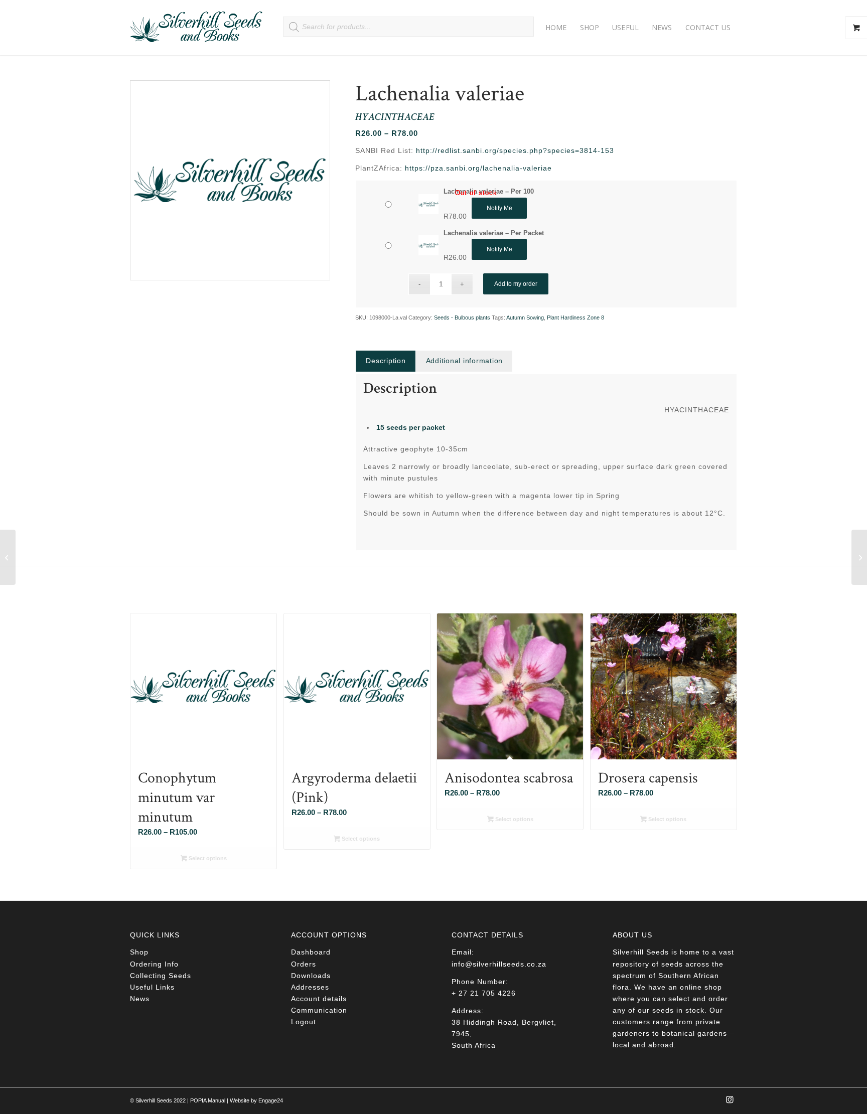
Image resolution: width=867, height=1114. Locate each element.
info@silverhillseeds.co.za (499, 964)
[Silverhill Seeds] (196, 27)
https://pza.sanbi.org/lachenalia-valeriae (478, 168)
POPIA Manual (207, 1100)
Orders (303, 964)
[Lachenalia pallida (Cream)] (8, 557)
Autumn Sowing (525, 317)
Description (385, 361)
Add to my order (515, 283)
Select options (207, 858)
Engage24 (270, 1100)
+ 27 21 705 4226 (484, 993)
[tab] (385, 361)
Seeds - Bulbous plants (462, 317)
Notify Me (499, 208)
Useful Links (152, 987)
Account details (319, 999)
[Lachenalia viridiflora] (859, 557)
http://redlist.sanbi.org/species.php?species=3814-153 (515, 150)
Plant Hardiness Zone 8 (575, 317)
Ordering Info (154, 964)
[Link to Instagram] (729, 1102)
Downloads (311, 976)
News (140, 999)
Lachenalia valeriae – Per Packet (494, 233)
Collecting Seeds (160, 976)
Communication (319, 1010)
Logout (303, 1022)
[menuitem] (556, 27)
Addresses (310, 987)
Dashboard (311, 952)
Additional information (464, 361)
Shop (139, 952)
